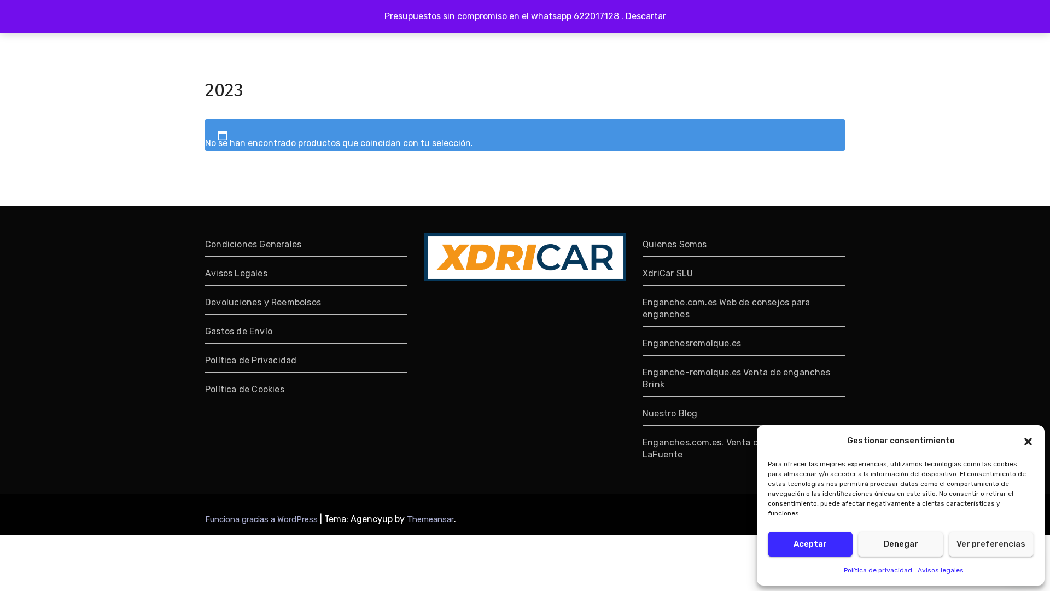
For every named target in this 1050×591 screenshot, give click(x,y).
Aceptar (810, 544)
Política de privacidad (878, 570)
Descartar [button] (646, 16)
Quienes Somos (675, 244)
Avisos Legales (236, 273)
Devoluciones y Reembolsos (263, 302)
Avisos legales (941, 570)
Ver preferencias (990, 544)
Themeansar (430, 519)
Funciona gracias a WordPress (262, 519)
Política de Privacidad (250, 360)
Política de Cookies (244, 389)
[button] (1028, 440)
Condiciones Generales (253, 244)
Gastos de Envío (238, 331)
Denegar (901, 544)
